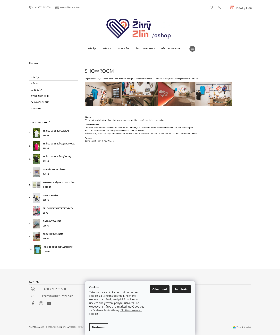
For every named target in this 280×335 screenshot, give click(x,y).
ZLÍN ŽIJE (35, 77)
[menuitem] (92, 49)
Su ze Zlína (36, 89)
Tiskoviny (36, 108)
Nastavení (98, 327)
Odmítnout (159, 289)
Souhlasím (181, 289)
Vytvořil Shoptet (244, 327)
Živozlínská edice (40, 96)
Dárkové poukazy (40, 102)
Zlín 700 (35, 83)
